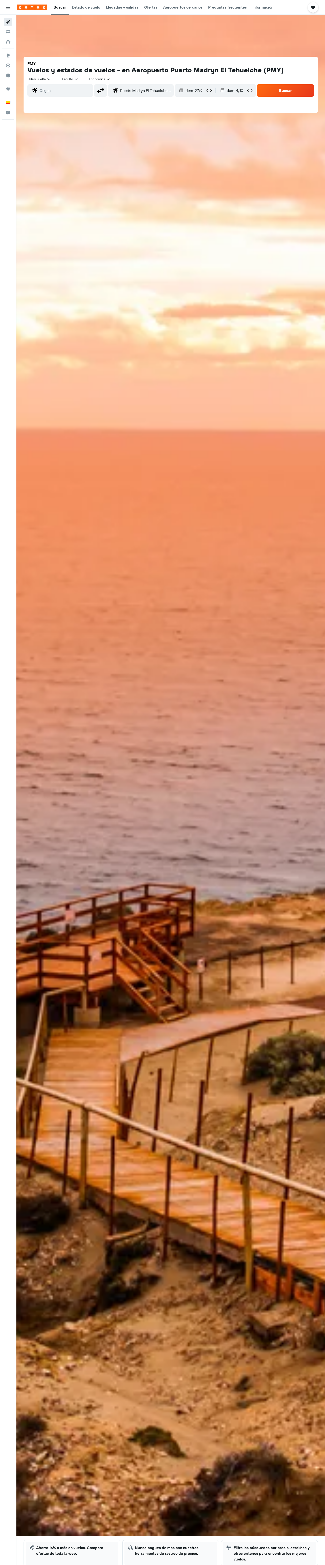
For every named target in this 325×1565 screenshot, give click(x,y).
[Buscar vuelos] (8, 22)
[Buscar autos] (8, 42)
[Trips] (8, 89)
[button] (8, 7)
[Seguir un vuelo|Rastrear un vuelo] (8, 65)
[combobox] (40, 79)
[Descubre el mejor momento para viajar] (8, 75)
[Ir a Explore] (8, 55)
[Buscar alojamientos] (8, 32)
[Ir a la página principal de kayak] (32, 7)
